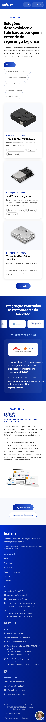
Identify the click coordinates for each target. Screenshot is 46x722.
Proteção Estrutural (14, 90)
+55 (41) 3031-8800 (15, 591)
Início (6, 558)
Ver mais (23, 286)
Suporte (7, 580)
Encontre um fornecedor (23, 515)
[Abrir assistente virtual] (39, 715)
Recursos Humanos (12, 572)
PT (28, 5)
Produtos (8, 563)
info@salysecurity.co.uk (16, 690)
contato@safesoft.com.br (17, 595)
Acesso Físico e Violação (16, 77)
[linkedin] (9, 623)
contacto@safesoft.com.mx (18, 637)
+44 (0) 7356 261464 (15, 686)
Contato (7, 576)
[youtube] (14, 623)
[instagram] (5, 623)
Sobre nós (8, 567)
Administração (26, 718)
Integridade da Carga (14, 84)
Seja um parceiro (23, 507)
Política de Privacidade (12, 713)
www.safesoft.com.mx (16, 641)
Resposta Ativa (12, 96)
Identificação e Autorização (17, 71)
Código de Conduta (11, 718)
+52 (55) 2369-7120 (15, 633)
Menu (39, 4)
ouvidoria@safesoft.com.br (18, 599)
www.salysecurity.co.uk (16, 694)
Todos (9, 65)
